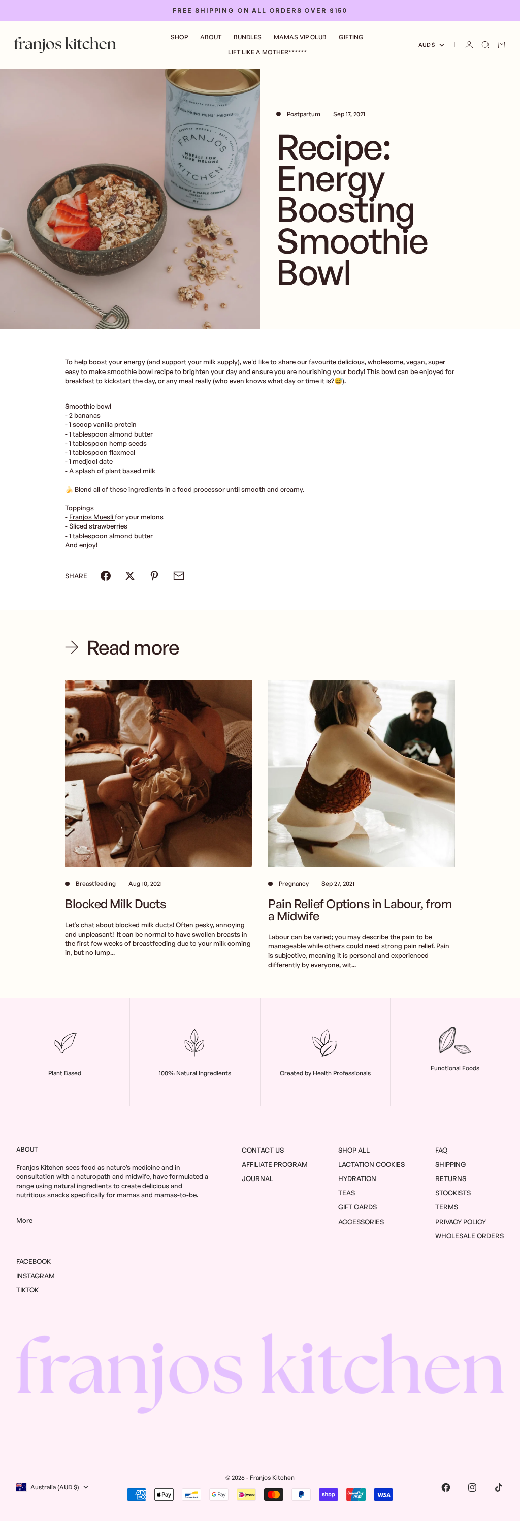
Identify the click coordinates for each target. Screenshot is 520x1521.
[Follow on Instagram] (472, 1487)
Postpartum (303, 114)
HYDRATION (357, 1178)
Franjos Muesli (92, 517)
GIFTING (351, 37)
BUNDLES (248, 37)
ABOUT (210, 37)
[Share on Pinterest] (154, 576)
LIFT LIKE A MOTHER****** (267, 52)
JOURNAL (257, 1178)
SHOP (179, 37)
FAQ (441, 1150)
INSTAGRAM (35, 1275)
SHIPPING (450, 1164)
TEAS (346, 1193)
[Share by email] (179, 576)
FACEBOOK (33, 1261)
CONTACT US (263, 1150)
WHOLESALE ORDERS (469, 1236)
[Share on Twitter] (130, 576)
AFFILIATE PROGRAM (275, 1164)
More (24, 1220)
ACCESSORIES (361, 1222)
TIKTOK (27, 1290)
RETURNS (450, 1178)
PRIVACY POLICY (460, 1222)
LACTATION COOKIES (371, 1164)
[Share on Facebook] (106, 576)
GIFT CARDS (357, 1207)
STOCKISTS (453, 1193)
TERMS (446, 1207)
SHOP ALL (354, 1150)
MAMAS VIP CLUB (300, 37)
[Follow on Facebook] (446, 1487)
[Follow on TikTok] (499, 1487)
